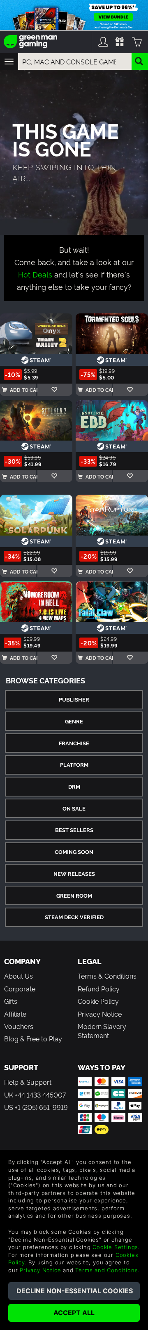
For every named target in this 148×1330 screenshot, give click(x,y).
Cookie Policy (98, 1000)
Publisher (74, 699)
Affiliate (15, 1013)
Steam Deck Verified (74, 916)
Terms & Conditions (107, 975)
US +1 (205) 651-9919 (36, 1107)
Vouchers (18, 1026)
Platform (74, 764)
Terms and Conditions (106, 1270)
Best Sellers (74, 829)
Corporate (19, 988)
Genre (74, 721)
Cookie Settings (115, 1247)
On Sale (74, 808)
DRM (74, 786)
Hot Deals (35, 274)
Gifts (10, 1000)
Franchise (74, 743)
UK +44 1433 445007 (35, 1094)
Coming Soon (74, 851)
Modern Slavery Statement (102, 1031)
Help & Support (27, 1081)
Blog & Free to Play (33, 1038)
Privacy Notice (100, 1013)
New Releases (74, 873)
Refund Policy (99, 988)
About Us (18, 975)
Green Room (74, 895)
